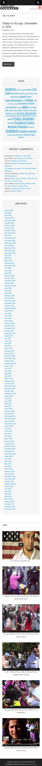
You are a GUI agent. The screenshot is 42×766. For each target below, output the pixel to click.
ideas (29, 100)
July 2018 (8, 313)
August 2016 (9, 366)
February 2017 (9, 351)
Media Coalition (32, 110)
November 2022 (10, 240)
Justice (19, 107)
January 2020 (9, 278)
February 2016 (9, 381)
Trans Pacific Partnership (15, 135)
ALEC (18, 90)
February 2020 (9, 276)
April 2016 (8, 376)
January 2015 (9, 414)
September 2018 (10, 308)
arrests (23, 90)
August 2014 (9, 426)
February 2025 (9, 225)
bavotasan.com (32, 764)
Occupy (13, 113)
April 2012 (8, 496)
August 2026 (9, 210)
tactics (33, 131)
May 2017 (8, 343)
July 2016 (8, 368)
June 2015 (8, 401)
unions (26, 134)
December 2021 (10, 248)
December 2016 (10, 356)
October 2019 (9, 283)
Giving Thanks (17, 191)
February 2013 (9, 471)
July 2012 (8, 489)
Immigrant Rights (26, 103)
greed (22, 96)
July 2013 (8, 459)
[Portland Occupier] (21, 7)
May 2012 (8, 494)
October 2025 (9, 223)
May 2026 (8, 213)
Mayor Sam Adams (16, 110)
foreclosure (14, 97)
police (10, 119)
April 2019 (8, 293)
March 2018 (9, 321)
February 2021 (9, 263)
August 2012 (9, 486)
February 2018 (9, 323)
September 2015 (10, 394)
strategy (24, 131)
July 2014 (8, 429)
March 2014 (9, 439)
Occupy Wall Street (23, 116)
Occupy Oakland (11, 115)
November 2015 (10, 388)
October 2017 (9, 331)
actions (10, 89)
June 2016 (8, 371)
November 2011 (10, 509)
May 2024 (8, 235)
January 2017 (9, 353)
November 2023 (10, 238)
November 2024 (10, 233)
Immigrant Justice (12, 103)
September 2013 (10, 454)
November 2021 (10, 251)
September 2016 (10, 363)
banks (29, 89)
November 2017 (10, 328)
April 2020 (8, 273)
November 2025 (10, 220)
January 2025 (9, 228)
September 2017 (10, 333)
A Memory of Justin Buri (22, 156)
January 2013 (9, 474)
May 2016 (8, 373)
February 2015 (9, 411)
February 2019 (9, 296)
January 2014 (9, 444)
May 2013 (8, 464)
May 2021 (8, 255)
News (8, 113)
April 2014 (8, 436)
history (29, 97)
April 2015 (8, 406)
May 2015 (8, 404)
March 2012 (9, 499)
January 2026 (9, 218)
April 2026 (8, 215)
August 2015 (9, 396)
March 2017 (9, 348)
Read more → (8, 64)
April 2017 (8, 346)
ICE (24, 100)
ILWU (35, 100)
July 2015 (8, 398)
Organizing (33, 115)
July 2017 (8, 338)
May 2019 (8, 291)
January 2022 (9, 245)
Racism (23, 126)
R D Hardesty (9, 168)
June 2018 (8, 316)
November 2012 (10, 479)
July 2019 (8, 288)
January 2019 (9, 298)
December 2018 (10, 301)
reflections (31, 127)
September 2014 (10, 424)
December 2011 (10, 506)
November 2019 (10, 281)
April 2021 (8, 258)
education (14, 93)
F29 (36, 93)
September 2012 (10, 484)
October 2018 (9, 306)
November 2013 (10, 449)
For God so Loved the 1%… (21, 561)
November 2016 (10, 358)
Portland (11, 123)
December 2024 (10, 230)
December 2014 (10, 416)
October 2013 (9, 451)
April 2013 (8, 466)
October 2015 (9, 391)
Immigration (10, 107)
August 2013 (9, 456)
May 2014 (8, 434)
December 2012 (10, 476)
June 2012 (8, 491)
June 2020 (8, 271)
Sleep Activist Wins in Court (21, 188)
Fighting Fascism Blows (18, 161)
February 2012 (9, 501)
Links (30, 107)
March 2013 (9, 469)
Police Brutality (23, 118)
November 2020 (10, 266)
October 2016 (9, 361)
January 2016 (9, 383)
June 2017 (8, 341)
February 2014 (9, 441)
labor (25, 107)
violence (21, 137)
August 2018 (9, 311)
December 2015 (10, 386)
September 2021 (10, 253)
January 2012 (9, 504)
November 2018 (10, 303)
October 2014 (9, 421)
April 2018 (8, 318)
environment (30, 93)
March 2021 (9, 261)
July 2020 (8, 268)
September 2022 (10, 243)
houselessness (13, 100)
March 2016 (9, 378)
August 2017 (9, 336)
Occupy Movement (26, 113)
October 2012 (9, 481)
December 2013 (10, 446)
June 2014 (8, 431)
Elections (22, 93)
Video (33, 135)
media (26, 110)
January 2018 (9, 326)
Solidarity (12, 131)
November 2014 (10, 419)
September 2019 (10, 286)
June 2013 (8, 461)
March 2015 (9, 409)
